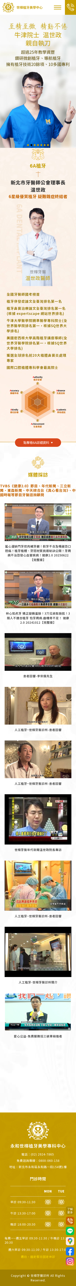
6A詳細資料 (36, 442)
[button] (28, 145)
